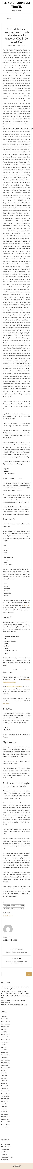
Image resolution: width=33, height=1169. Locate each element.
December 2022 (5, 1091)
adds (5, 905)
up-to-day (27, 605)
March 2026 (4, 1019)
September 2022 (6, 1098)
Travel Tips (4, 1154)
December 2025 (5, 1021)
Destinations (7, 908)
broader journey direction (14, 686)
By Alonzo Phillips (12, 45)
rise (15, 908)
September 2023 (6, 1068)
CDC (17, 905)
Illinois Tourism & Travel (17, 4)
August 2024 (4, 1044)
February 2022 (5, 1116)
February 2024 (5, 1055)
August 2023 (4, 1070)
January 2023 (5, 1088)
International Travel (6, 1147)
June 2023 (4, 1075)
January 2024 (5, 1057)
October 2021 (5, 1127)
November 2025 (5, 1024)
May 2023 (3, 1078)
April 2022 (4, 1111)
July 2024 (3, 1047)
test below (6, 703)
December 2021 (5, 1122)
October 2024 (5, 1042)
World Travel (4, 1159)
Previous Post (16, 950)
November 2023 (5, 1062)
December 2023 (5, 1060)
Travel (22, 908)
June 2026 (4, 1016)
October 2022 (5, 1096)
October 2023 (5, 1065)
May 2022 (3, 1109)
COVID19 (22, 905)
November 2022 (5, 1093)
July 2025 (3, 1029)
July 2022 (3, 1104)
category (13, 905)
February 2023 (5, 1086)
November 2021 (5, 1124)
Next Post (16, 961)
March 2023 (4, 1083)
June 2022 (4, 1106)
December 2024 (5, 1039)
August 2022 (4, 1101)
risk (18, 908)
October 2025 (5, 1026)
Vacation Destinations (17, 26)
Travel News (4, 1152)
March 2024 (4, 1052)
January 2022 (5, 1119)
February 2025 (5, 1034)
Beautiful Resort (5, 1144)
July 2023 (3, 1073)
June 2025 (4, 1032)
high (12, 908)
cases (8, 905)
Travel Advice (5, 1149)
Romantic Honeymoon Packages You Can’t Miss (14, 1004)
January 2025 (5, 1037)
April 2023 (4, 1080)
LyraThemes (18, 1166)
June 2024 (4, 1050)
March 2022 (4, 1114)
